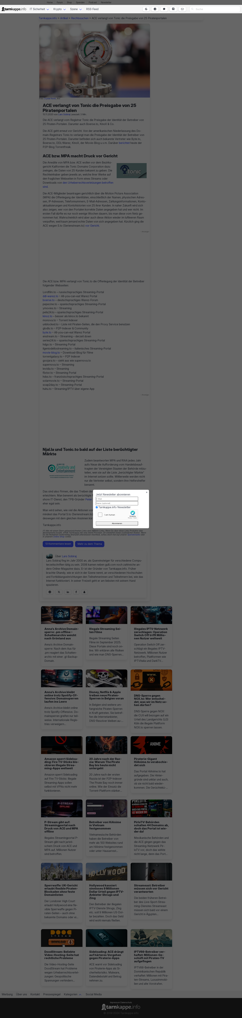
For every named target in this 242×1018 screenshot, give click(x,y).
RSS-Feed (92, 9)
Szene (74, 9)
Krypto (57, 9)
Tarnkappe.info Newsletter (114, 507)
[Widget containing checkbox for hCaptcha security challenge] (117, 514)
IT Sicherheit (37, 9)
